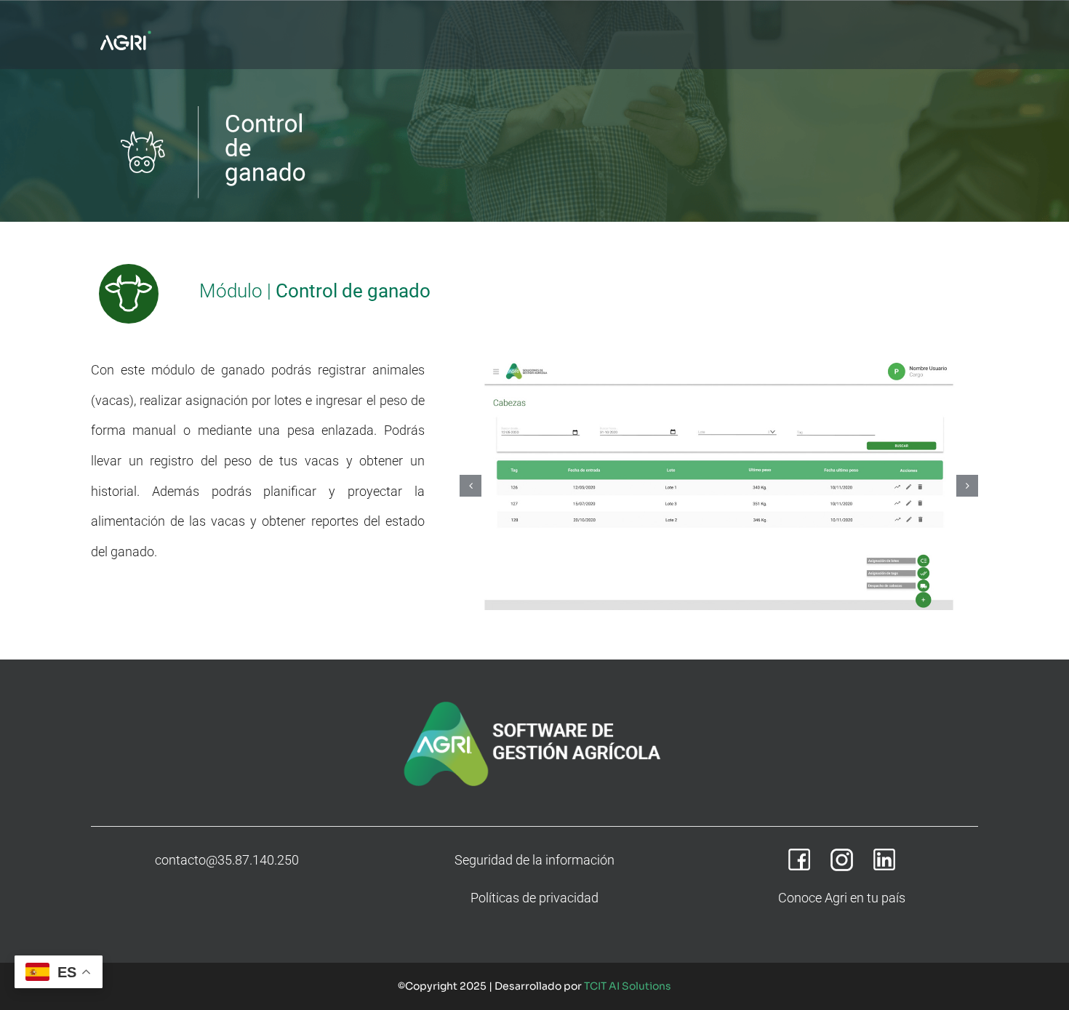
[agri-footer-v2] (534, 701)
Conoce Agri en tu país (841, 897)
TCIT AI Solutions (627, 986)
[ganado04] (719, 485)
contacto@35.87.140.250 (227, 859)
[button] (470, 486)
